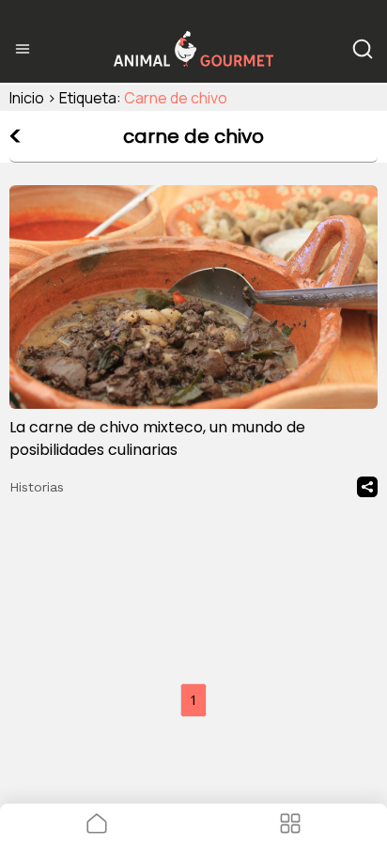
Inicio (26, 97)
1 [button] (193, 700)
